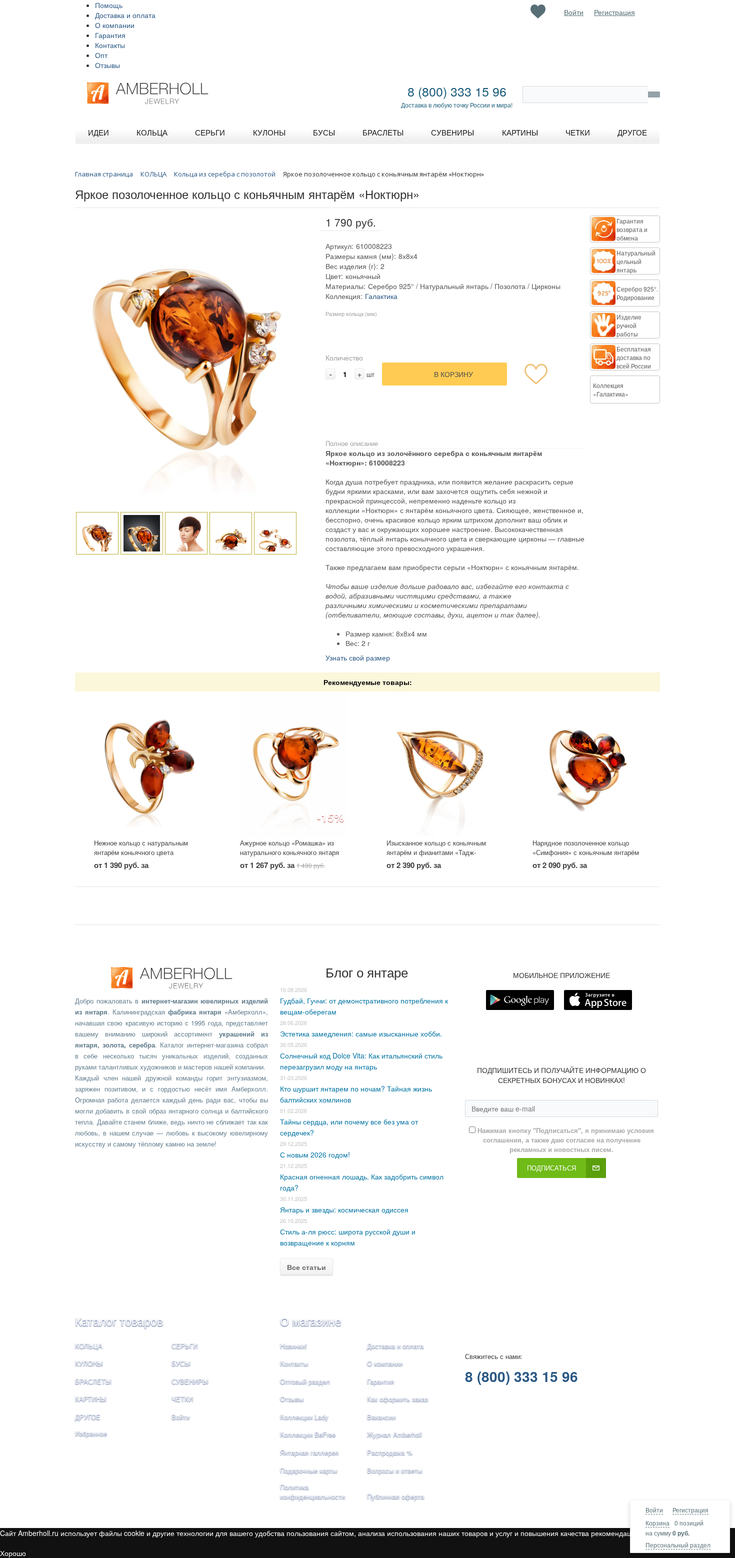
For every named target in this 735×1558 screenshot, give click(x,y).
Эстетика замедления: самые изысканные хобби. (361, 1033)
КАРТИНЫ (90, 1399)
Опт (101, 55)
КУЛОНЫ (89, 1363)
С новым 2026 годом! (315, 1155)
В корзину (453, 374)
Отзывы (107, 65)
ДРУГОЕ (87, 1417)
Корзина (658, 1522)
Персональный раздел (678, 1544)
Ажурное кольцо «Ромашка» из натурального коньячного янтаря (289, 847)
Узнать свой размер (358, 657)
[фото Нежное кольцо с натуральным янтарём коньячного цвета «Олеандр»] (148, 765)
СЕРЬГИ (185, 1345)
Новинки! (293, 1345)
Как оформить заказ (397, 1399)
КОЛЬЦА (88, 1345)
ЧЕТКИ (182, 1399)
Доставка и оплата (125, 15)
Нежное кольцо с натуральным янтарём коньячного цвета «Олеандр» (141, 852)
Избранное (91, 1433)
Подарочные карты (308, 1470)
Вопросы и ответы (394, 1470)
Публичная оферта (395, 1496)
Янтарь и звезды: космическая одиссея (344, 1209)
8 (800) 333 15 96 (457, 91)
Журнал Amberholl (394, 1434)
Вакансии (381, 1417)
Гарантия (110, 35)
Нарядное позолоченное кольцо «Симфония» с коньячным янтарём (585, 847)
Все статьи (306, 1267)
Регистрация (690, 1510)
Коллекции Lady (304, 1417)
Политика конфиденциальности (312, 1491)
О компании (114, 25)
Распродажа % (389, 1452)
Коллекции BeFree (308, 1434)
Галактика (381, 296)
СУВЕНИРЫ (190, 1381)
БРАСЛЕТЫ (93, 1381)
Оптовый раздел (305, 1381)
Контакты (110, 45)
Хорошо (13, 1553)
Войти (654, 1510)
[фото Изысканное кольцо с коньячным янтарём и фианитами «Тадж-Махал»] (440, 765)
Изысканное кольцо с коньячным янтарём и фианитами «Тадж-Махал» (436, 852)
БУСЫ (181, 1363)
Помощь (108, 5)
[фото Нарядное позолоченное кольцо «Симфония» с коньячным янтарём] (586, 765)
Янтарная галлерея (309, 1452)
